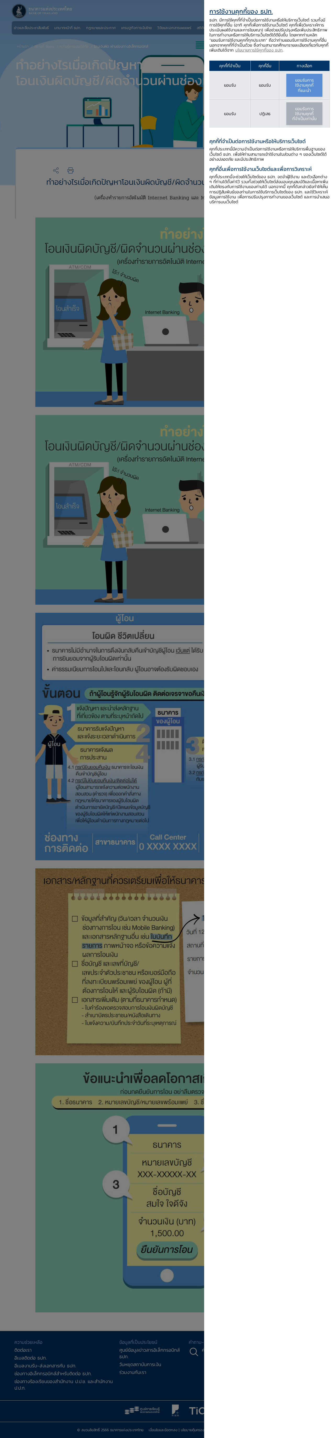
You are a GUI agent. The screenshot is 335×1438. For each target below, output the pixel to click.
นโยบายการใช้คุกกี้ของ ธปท (259, 50)
